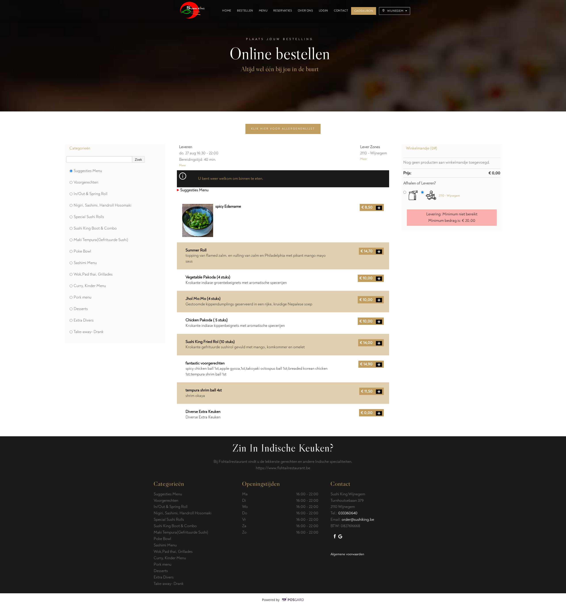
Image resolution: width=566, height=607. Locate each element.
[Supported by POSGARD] (283, 603)
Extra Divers (84, 320)
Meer (182, 165)
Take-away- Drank (88, 331)
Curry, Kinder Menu (90, 285)
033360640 (348, 513)
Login (323, 10)
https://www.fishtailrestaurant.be (283, 468)
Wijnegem (395, 11)
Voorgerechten (86, 182)
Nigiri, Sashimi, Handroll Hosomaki (102, 205)
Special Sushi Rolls (89, 216)
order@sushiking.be (358, 519)
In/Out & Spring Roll (90, 193)
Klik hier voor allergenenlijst (283, 128)
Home (226, 10)
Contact (341, 10)
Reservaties (282, 10)
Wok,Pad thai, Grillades (93, 274)
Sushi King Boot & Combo (95, 228)
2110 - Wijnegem (449, 195)
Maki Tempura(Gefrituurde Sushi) (101, 239)
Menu (263, 10)
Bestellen (245, 10)
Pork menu (82, 297)
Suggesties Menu (88, 170)
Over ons (305, 10)
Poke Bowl (82, 251)
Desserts (81, 308)
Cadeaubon (363, 11)
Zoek (138, 159)
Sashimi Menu (85, 262)
